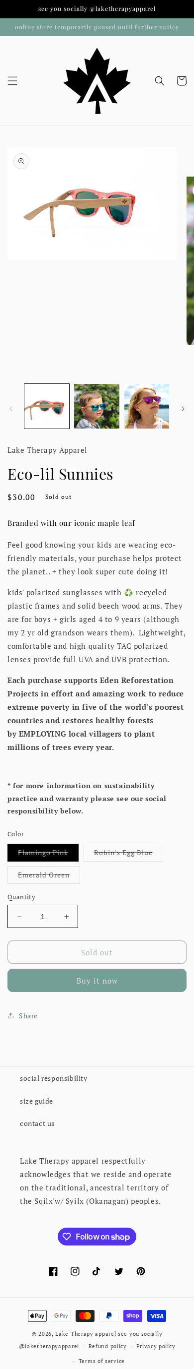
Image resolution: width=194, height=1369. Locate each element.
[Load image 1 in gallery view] (46, 406)
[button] (12, 81)
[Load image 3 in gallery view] (146, 406)
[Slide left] (11, 409)
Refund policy (108, 1346)
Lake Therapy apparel (86, 1333)
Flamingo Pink (48, 854)
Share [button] (28, 1015)
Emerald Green (49, 877)
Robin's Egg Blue (128, 854)
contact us (37, 1123)
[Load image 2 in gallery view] (96, 406)
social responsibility (54, 1078)
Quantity (21, 896)
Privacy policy (156, 1346)
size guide (36, 1101)
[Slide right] (183, 409)
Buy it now (97, 981)
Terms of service (102, 1361)
